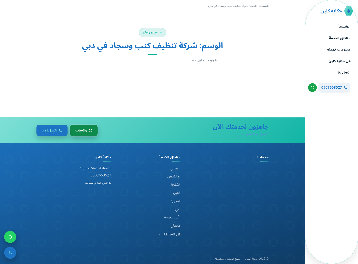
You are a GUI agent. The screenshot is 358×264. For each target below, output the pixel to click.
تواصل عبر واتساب (98, 182)
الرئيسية (344, 26)
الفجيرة (175, 201)
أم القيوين (173, 176)
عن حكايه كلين (340, 61)
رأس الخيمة (172, 217)
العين (176, 192)
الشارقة (175, 184)
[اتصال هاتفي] (10, 253)
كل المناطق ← (169, 234)
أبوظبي (175, 168)
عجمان (175, 225)
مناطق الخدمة (340, 38)
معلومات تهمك (339, 49)
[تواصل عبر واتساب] (312, 87)
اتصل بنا (344, 72)
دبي (177, 209)
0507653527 (101, 175)
